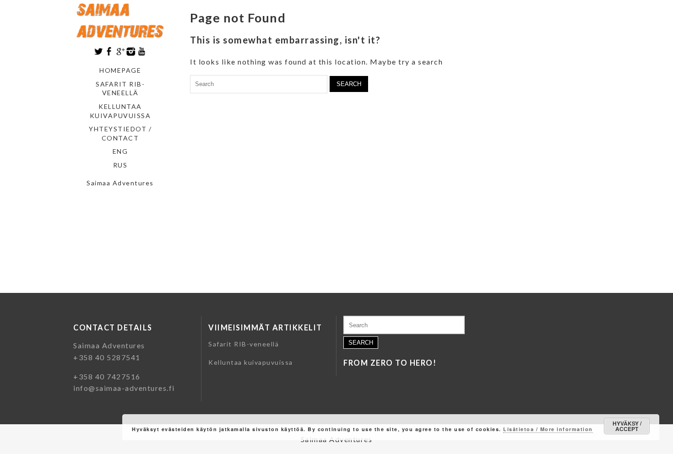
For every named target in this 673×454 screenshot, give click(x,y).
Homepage (120, 70)
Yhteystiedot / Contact (120, 133)
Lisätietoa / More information (548, 429)
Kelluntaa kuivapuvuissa (120, 111)
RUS (120, 165)
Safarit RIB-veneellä (120, 88)
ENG (120, 151)
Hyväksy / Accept (627, 426)
